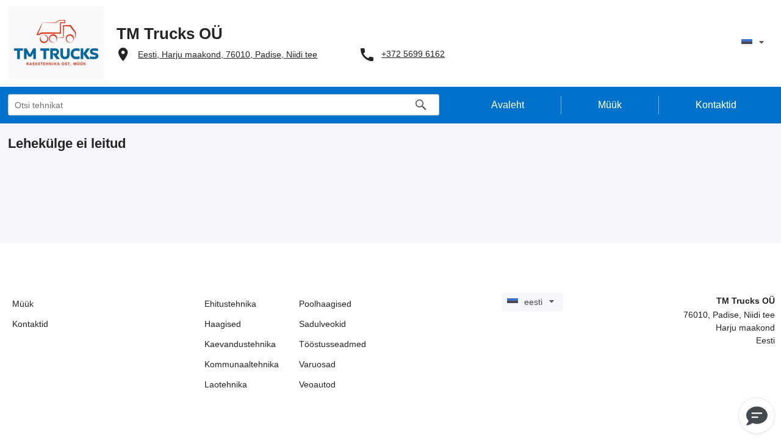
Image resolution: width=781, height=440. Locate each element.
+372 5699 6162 (413, 54)
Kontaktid (30, 324)
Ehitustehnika (230, 304)
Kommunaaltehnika (241, 364)
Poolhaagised (325, 304)
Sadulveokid (322, 324)
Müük (23, 304)
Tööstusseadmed (332, 344)
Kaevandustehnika (240, 344)
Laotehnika (225, 384)
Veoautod (317, 384)
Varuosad (317, 364)
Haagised (222, 324)
